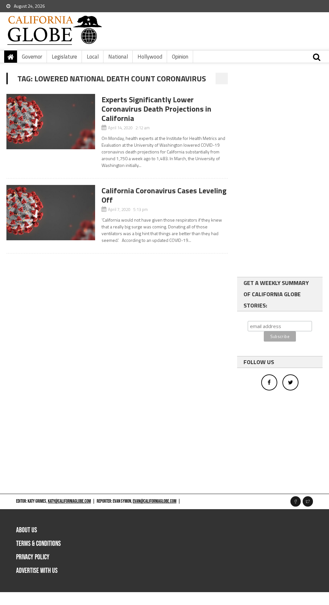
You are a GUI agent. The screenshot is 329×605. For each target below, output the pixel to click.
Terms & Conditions (38, 543)
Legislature (64, 56)
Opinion (180, 56)
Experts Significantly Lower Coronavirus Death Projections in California (156, 109)
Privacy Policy (32, 557)
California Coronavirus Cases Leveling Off (164, 195)
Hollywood (150, 56)
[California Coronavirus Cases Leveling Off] (50, 212)
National (118, 56)
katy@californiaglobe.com (69, 501)
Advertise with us (37, 570)
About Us (26, 530)
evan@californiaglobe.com (154, 501)
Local (93, 56)
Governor (32, 56)
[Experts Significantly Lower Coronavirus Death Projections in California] (50, 121)
